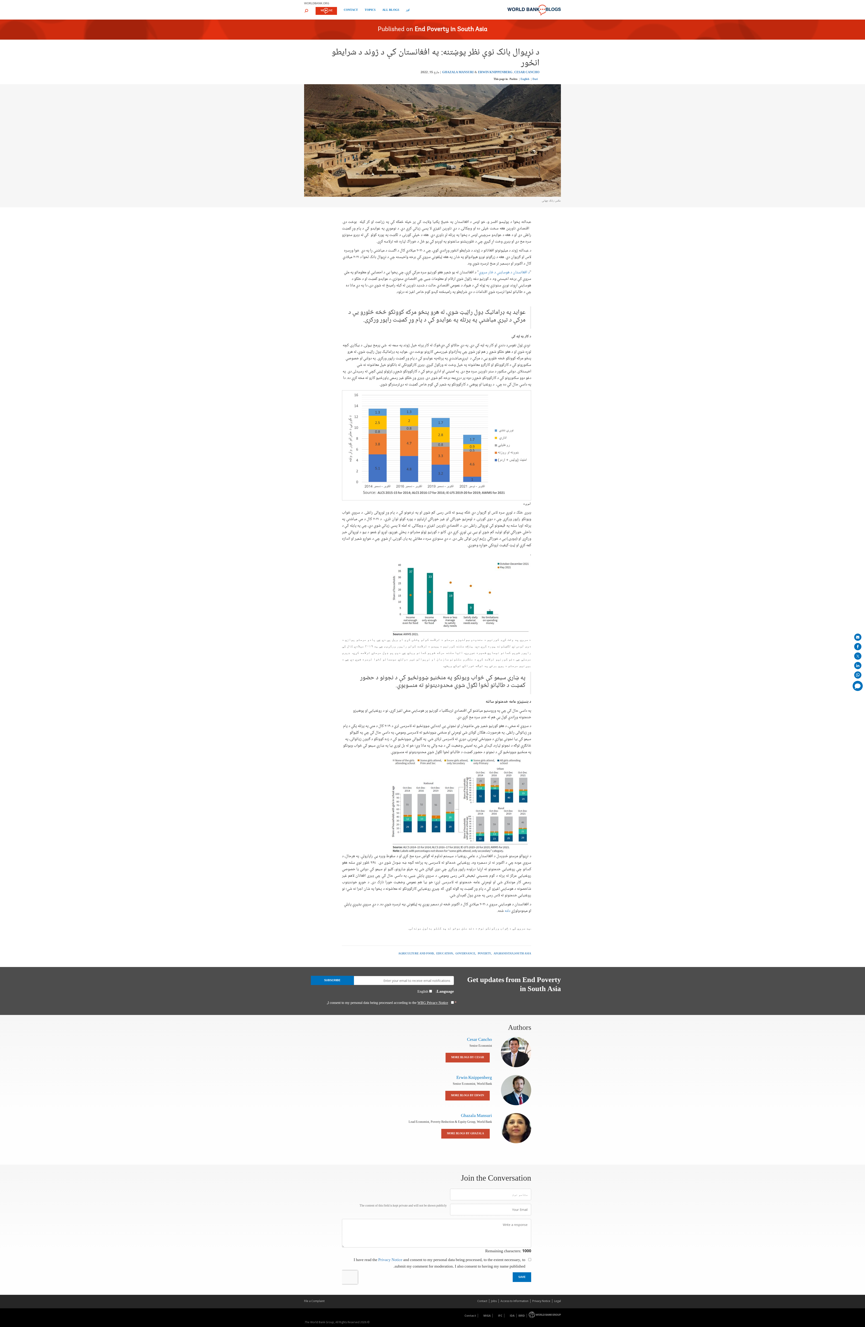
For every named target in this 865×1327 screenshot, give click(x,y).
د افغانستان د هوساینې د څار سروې (504, 272)
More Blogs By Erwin (467, 1095)
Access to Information (514, 1301)
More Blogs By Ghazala (465, 1133)
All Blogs (390, 10)
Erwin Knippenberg (495, 72)
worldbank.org (316, 3)
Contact (351, 10)
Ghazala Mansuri (457, 72)
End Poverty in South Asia (451, 29)
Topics (370, 10)
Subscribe (332, 980)
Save (522, 1277)
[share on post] (857, 656)
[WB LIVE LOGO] (326, 11)
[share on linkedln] (857, 665)
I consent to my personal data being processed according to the (387, 1003)
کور (408, 10)
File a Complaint (314, 1301)
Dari (535, 79)
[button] (306, 11)
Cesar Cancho (526, 72)
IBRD (521, 1316)
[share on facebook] (857, 646)
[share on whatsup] (857, 675)
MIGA (487, 1316)
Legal (557, 1301)
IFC (500, 1316)
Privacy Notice (390, 1260)
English (525, 79)
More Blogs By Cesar (467, 1057)
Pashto (513, 79)
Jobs (494, 1301)
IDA (512, 1316)
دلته (507, 911)
